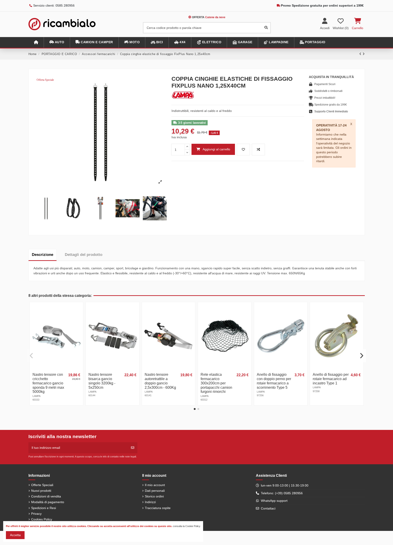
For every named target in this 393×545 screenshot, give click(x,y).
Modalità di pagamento (47, 502)
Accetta (15, 535)
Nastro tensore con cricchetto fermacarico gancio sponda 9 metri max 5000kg (48, 383)
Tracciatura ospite (158, 508)
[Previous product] (361, 54)
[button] (57, 42)
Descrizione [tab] (42, 254)
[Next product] (364, 54)
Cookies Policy (41, 519)
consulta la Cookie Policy (186, 526)
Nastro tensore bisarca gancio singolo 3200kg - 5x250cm (101, 381)
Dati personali (155, 490)
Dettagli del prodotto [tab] (83, 254)
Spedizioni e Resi (43, 508)
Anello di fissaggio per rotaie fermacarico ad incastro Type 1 (331, 379)
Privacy (36, 513)
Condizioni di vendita (46, 496)
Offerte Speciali (42, 485)
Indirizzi (150, 502)
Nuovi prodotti (41, 490)
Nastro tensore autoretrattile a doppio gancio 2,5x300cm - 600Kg (160, 381)
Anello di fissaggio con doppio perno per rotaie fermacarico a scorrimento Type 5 (274, 381)
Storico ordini (154, 496)
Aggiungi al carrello (216, 149)
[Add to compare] (258, 149)
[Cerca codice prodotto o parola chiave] (266, 27)
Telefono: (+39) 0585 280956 (282, 493)
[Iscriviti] (132, 447)
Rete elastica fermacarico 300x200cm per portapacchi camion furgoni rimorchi (216, 383)
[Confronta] (79, 317)
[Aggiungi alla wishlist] (243, 149)
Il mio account (155, 485)
